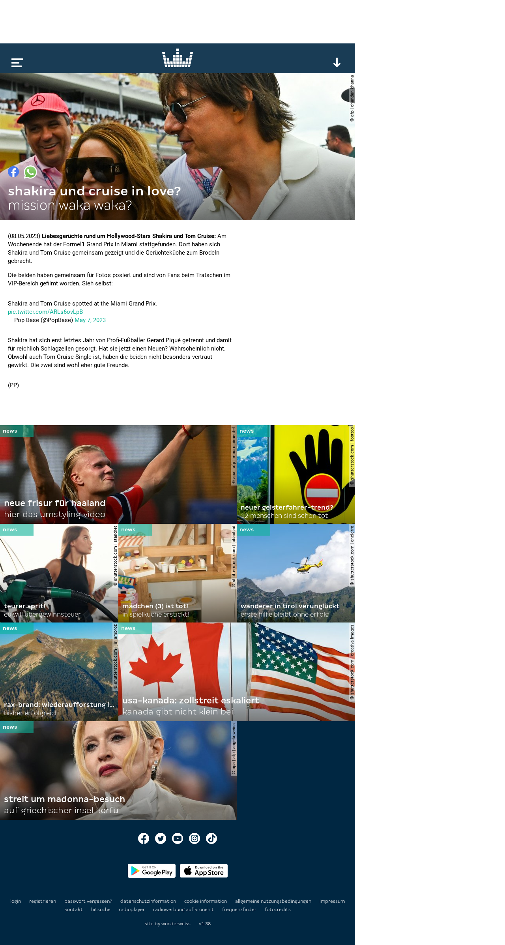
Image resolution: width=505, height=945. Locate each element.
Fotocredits (278, 909)
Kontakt (74, 909)
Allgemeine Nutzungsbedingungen (273, 901)
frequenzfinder (240, 909)
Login (15, 901)
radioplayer (132, 909)
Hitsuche (101, 909)
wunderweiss (176, 923)
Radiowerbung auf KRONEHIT (184, 909)
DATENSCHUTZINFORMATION (148, 901)
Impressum (332, 901)
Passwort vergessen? (88, 901)
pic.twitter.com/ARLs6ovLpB (45, 311)
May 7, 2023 (90, 320)
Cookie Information (206, 901)
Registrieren (42, 901)
